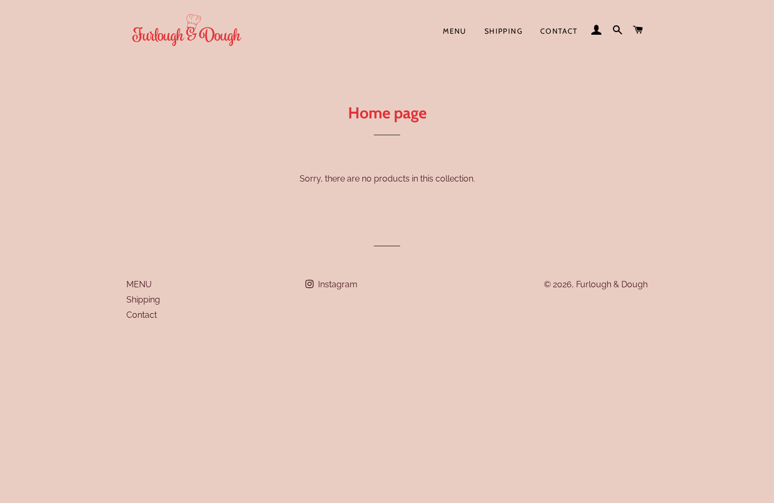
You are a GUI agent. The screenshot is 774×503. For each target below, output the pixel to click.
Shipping (503, 31)
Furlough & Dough (612, 284)
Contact (559, 31)
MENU (455, 31)
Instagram (337, 284)
